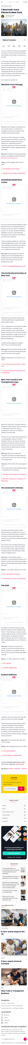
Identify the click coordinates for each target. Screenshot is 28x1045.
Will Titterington (10, 16)
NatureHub (19, 764)
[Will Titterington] (2, 16)
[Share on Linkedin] (14, 46)
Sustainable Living (6, 1008)
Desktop (10, 768)
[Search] (24, 2)
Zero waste (4, 928)
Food (3, 958)
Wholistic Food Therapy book (9, 158)
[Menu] (26, 2)
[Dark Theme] (2, 2)
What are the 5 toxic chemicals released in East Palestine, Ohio (10, 898)
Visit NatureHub (14, 853)
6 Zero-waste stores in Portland (11, 962)
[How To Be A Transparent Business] (14, 976)
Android (24, 768)
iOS (14, 857)
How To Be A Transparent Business (12, 992)
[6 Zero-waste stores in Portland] (14, 947)
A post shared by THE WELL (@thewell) (14, 622)
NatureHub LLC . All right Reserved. (16, 1043)
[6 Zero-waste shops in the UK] (14, 917)
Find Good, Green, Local (8, 1006)
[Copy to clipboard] (24, 46)
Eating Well (19, 1006)
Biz (2, 987)
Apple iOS (17, 768)
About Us (3, 1003)
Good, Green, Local (6, 6)
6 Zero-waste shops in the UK (13, 932)
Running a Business (18, 1008)
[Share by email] (19, 46)
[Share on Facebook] (8, 46)
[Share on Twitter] (3, 46)
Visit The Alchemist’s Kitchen (11, 574)
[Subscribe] (21, 789)
